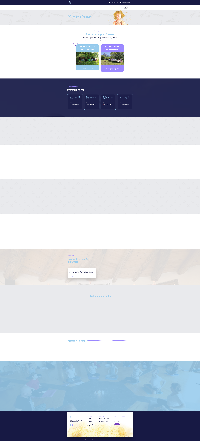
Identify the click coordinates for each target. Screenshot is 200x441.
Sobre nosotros (71, 6)
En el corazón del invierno (108, 98)
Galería (110, 6)
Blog (106, 6)
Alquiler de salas (99, 6)
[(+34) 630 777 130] (109, 2)
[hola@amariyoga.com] (120, 2)
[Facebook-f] (70, 425)
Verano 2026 (84, 6)
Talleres (91, 6)
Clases (78, 6)
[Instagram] (72, 425)
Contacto (116, 6)
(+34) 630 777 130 (114, 2)
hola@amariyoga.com (126, 2)
